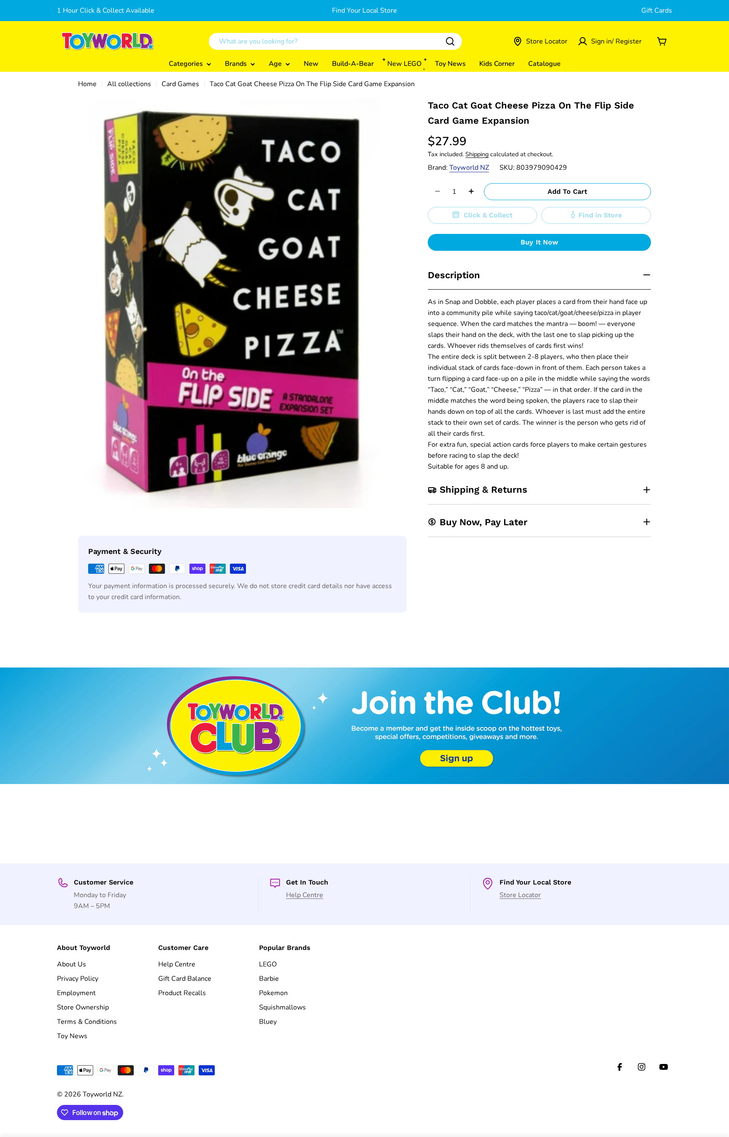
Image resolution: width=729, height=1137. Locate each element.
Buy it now (540, 242)
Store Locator (520, 895)
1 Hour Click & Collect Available (105, 10)
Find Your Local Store (364, 10)
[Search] (450, 41)
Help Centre (304, 895)
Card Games (180, 84)
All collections (129, 84)
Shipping (477, 153)
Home (87, 84)
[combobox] (335, 41)
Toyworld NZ (469, 167)
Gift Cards (656, 10)
